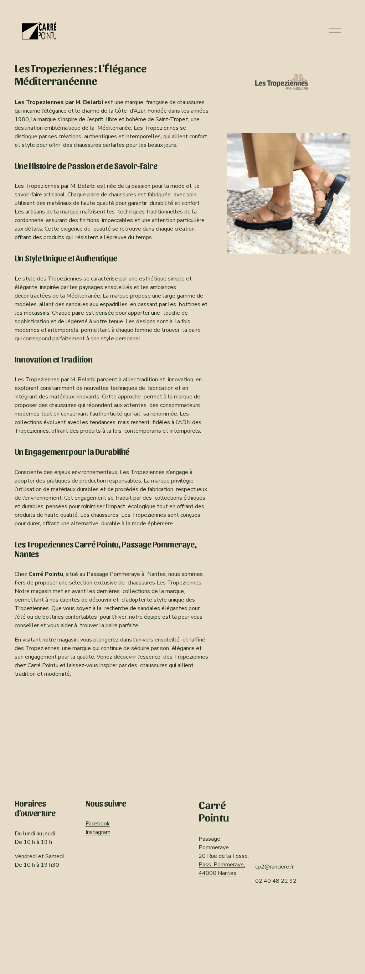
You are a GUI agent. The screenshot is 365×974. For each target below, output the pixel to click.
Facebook (98, 824)
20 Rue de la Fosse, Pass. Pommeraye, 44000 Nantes (224, 864)
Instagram (98, 832)
